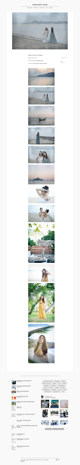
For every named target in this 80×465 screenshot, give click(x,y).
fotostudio (41, 7)
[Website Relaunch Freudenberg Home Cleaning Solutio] (45, 423)
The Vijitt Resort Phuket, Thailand (39, 63)
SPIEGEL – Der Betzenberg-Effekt (23, 391)
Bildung (63, 381)
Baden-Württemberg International (23, 446)
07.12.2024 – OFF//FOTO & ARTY (22, 396)
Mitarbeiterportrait (46, 389)
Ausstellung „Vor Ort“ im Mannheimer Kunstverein (26, 414)
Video (63, 391)
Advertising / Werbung (48, 381)
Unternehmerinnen (56, 391)
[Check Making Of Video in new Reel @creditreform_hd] (64, 413)
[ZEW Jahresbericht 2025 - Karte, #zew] (45, 404)
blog (47, 7)
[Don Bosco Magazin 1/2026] (64, 404)
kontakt (51, 7)
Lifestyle (62, 62)
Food (59, 383)
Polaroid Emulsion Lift (21, 433)
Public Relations (47, 391)
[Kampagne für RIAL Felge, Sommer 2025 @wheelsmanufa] (45, 413)
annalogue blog (40, 4)
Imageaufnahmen (61, 385)
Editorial (54, 383)
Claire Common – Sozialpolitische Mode (24, 420)
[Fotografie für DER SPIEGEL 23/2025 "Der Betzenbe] (54, 413)
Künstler (51, 387)
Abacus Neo (19, 406)
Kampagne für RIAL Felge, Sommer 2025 (24, 380)
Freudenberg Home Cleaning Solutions (24, 385)
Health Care (53, 385)
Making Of (63, 387)
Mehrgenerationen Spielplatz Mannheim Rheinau (25, 401)
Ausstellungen (57, 381)
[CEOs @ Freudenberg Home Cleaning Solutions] (64, 423)
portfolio (36, 7)
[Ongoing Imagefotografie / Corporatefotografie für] (54, 404)
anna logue (29, 7)
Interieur (45, 387)
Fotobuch (64, 383)
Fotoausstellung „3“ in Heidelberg (23, 438)
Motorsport (54, 389)
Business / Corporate (46, 383)
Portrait (64, 389)
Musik (60, 389)
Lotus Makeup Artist (39, 60)
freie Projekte (46, 385)
